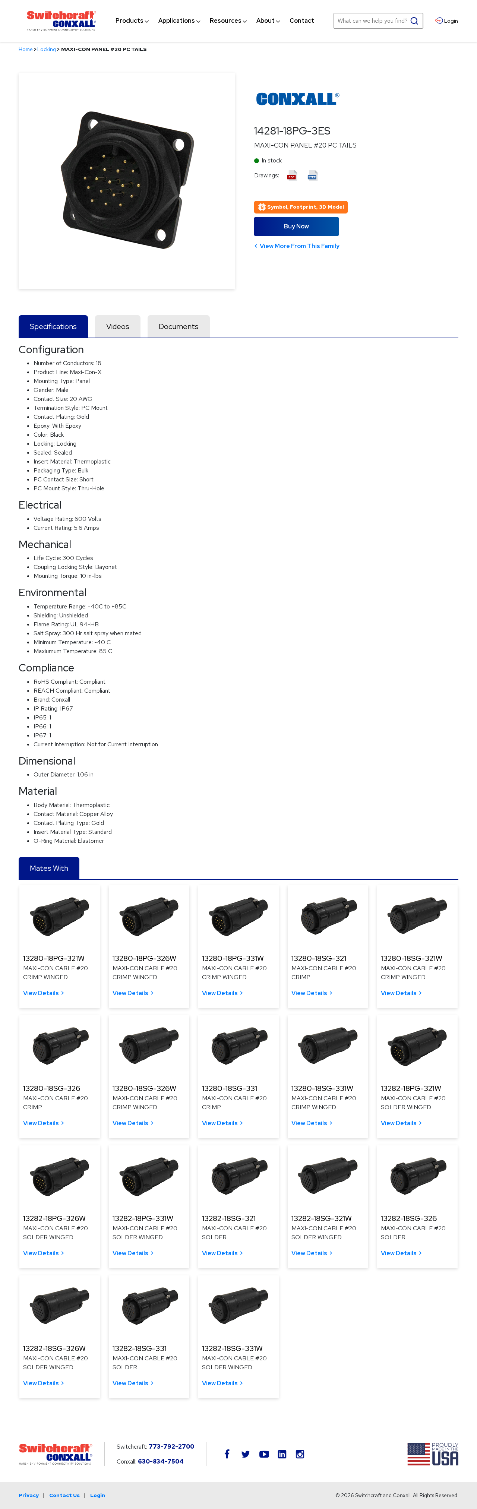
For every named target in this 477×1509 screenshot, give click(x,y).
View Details (41, 993)
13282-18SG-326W (54, 1348)
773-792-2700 (171, 1447)
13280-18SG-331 (229, 1088)
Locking (46, 49)
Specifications (53, 326)
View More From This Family (299, 246)
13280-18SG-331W (322, 1088)
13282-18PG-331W (143, 1218)
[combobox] (378, 21)
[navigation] (215, 21)
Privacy (29, 1495)
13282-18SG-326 (409, 1218)
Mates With (49, 868)
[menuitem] (129, 21)
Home (26, 49)
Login (97, 1495)
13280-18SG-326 (51, 1088)
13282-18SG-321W (321, 1218)
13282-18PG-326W (54, 1218)
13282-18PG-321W (411, 1088)
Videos (117, 326)
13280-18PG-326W (144, 958)
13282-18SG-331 (140, 1348)
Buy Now (296, 226)
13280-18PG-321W (54, 958)
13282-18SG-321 (229, 1218)
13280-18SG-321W (411, 958)
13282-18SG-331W (232, 1348)
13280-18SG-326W (144, 1088)
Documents (179, 326)
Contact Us (64, 1495)
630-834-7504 (161, 1461)
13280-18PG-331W (233, 958)
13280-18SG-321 (318, 958)
